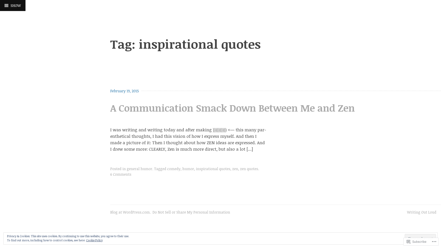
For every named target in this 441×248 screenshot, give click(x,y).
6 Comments (120, 174)
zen (235, 168)
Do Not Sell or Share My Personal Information (191, 212)
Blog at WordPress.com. (130, 212)
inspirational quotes (213, 168)
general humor (139, 168)
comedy (174, 168)
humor (188, 168)
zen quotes (249, 168)
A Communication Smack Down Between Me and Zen (232, 107)
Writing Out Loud (421, 212)
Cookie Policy (94, 240)
